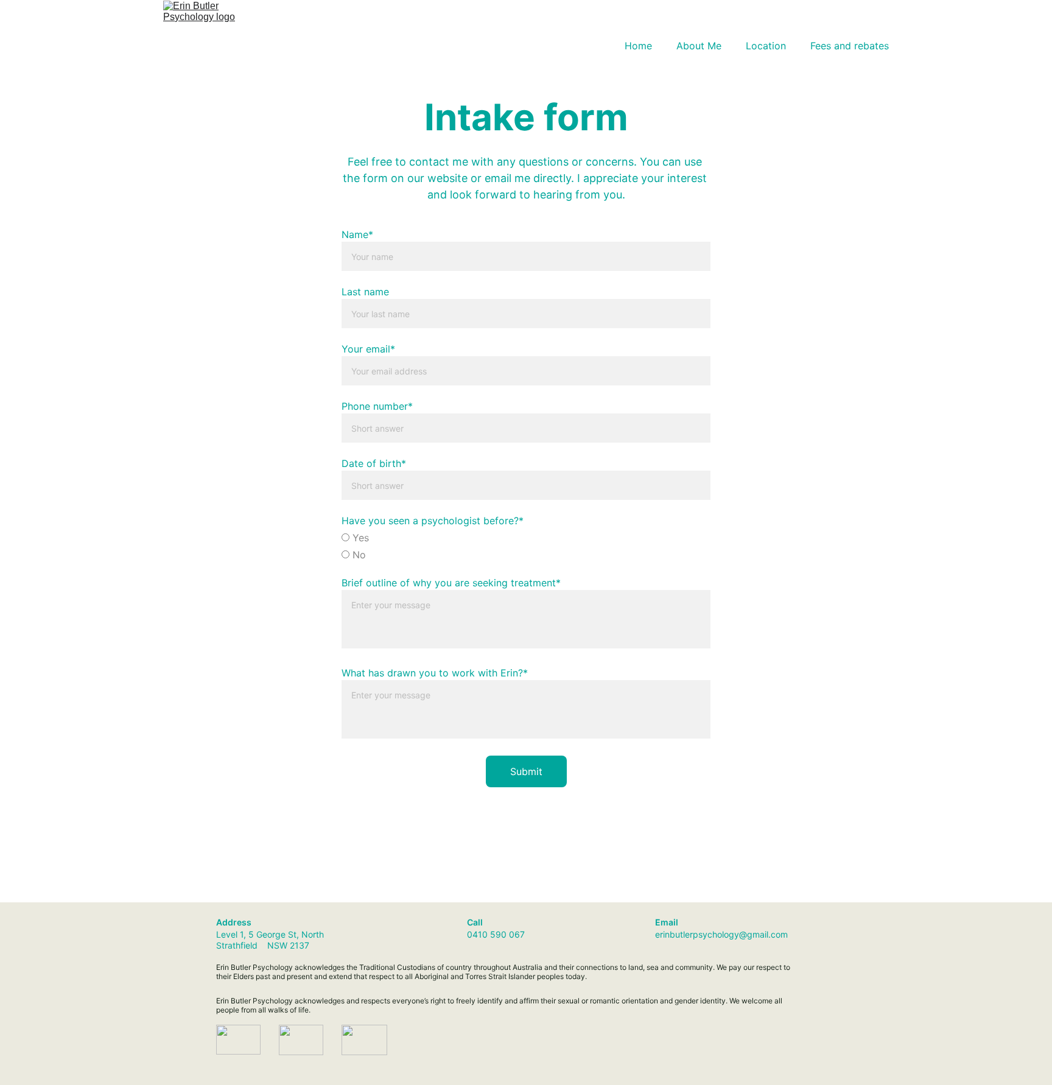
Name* (357, 234)
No (357, 555)
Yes (359, 538)
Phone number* (377, 406)
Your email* (368, 349)
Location (766, 46)
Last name (365, 292)
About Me (698, 46)
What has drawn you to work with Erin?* (435, 673)
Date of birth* (374, 463)
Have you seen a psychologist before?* (433, 520)
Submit (526, 771)
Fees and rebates (849, 46)
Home (638, 46)
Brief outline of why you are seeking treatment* (451, 583)
